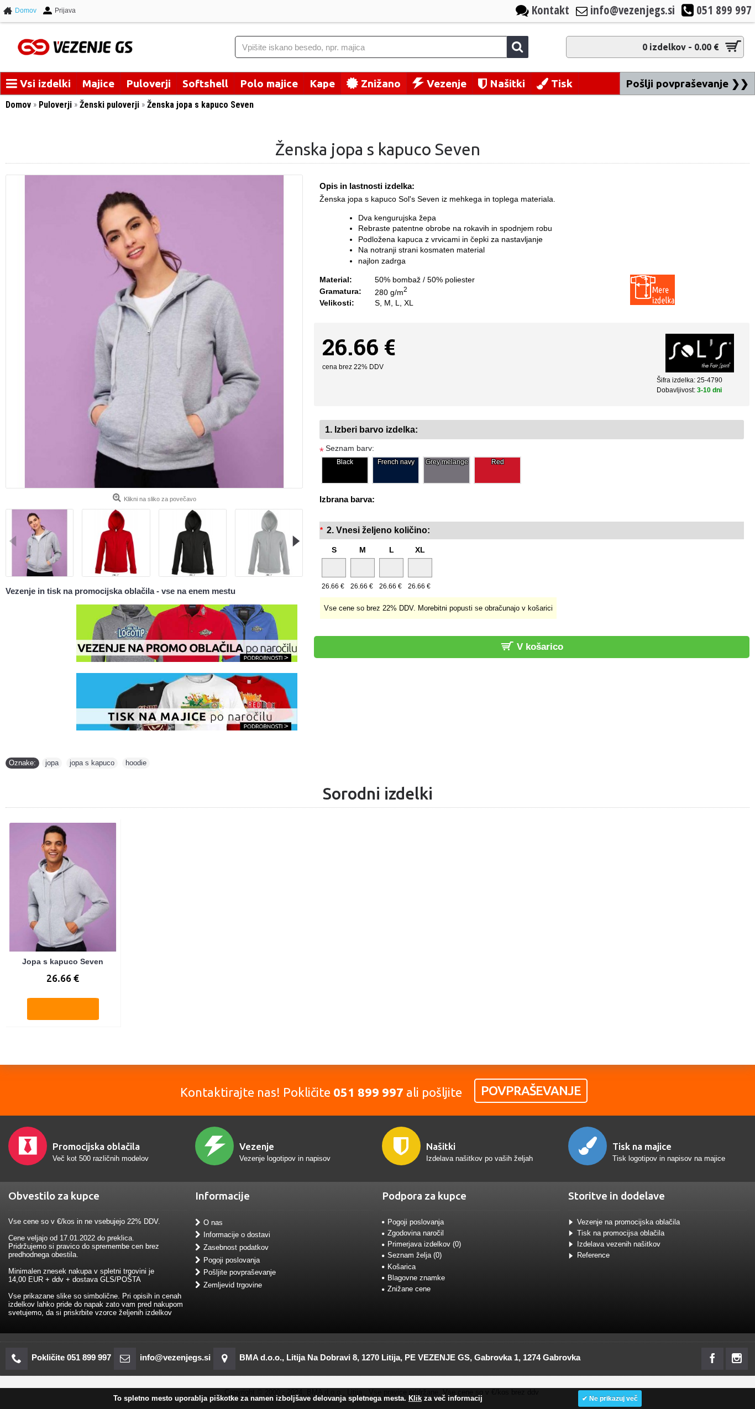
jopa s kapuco (92, 763)
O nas (213, 1222)
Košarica (401, 1267)
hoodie (135, 763)
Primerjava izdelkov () (424, 1244)
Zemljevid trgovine (232, 1285)
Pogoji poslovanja (231, 1259)
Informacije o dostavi (236, 1235)
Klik (415, 1398)
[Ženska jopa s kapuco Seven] (154, 331)
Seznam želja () (414, 1255)
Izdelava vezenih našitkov (618, 1244)
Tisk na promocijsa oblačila (620, 1233)
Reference (593, 1255)
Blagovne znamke (416, 1278)
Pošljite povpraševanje (239, 1272)
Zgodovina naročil (415, 1233)
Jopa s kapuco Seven (62, 961)
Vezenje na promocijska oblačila (628, 1222)
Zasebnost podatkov (236, 1247)
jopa (52, 763)
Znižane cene (409, 1289)
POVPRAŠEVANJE (531, 1090)
